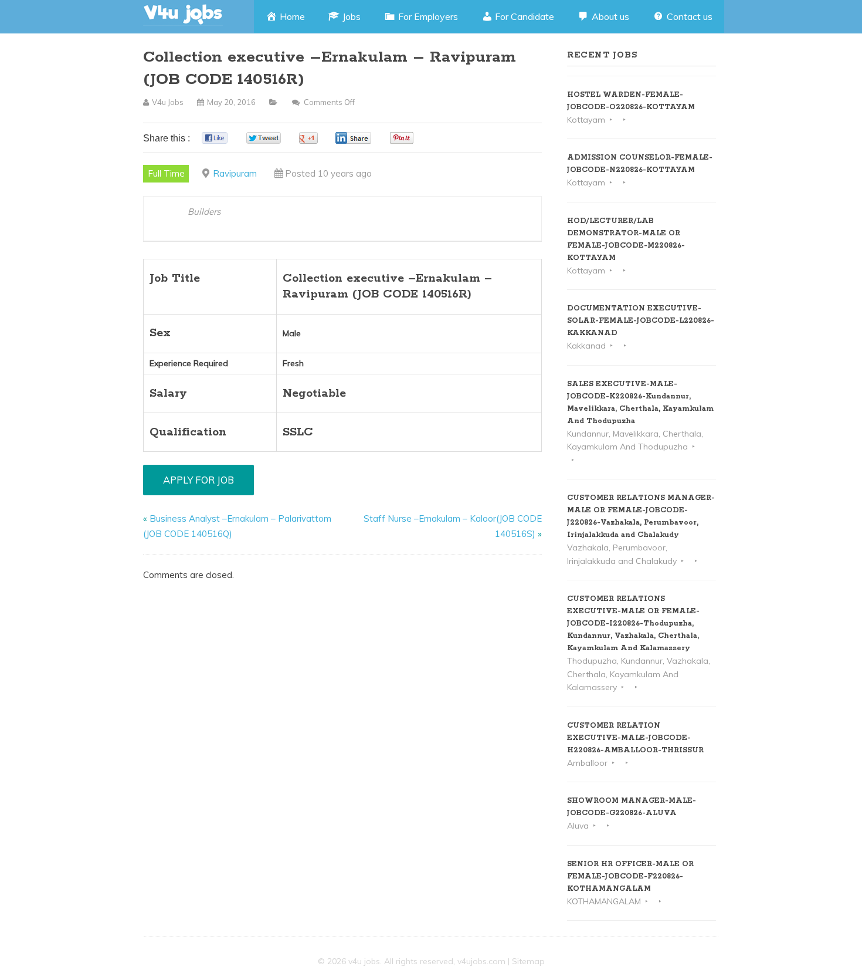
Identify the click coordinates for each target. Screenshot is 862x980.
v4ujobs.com (481, 961)
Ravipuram (235, 173)
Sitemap (528, 961)
